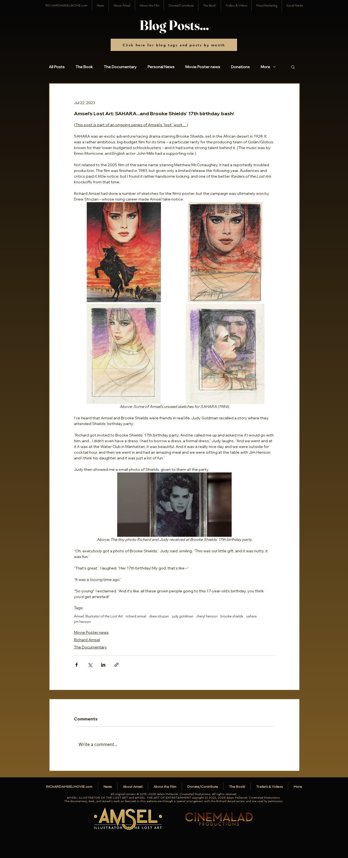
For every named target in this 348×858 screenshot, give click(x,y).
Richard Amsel (87, 639)
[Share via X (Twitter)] (89, 664)
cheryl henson (206, 616)
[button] (294, 5)
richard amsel (136, 616)
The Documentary (120, 67)
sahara (251, 616)
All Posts (57, 67)
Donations (240, 67)
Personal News (161, 67)
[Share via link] (116, 664)
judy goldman (182, 616)
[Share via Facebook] (76, 664)
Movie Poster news (202, 67)
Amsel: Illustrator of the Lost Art (98, 616)
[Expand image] (124, 252)
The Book (84, 67)
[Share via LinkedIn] (103, 664)
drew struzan (159, 616)
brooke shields (231, 616)
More (265, 67)
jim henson (82, 622)
